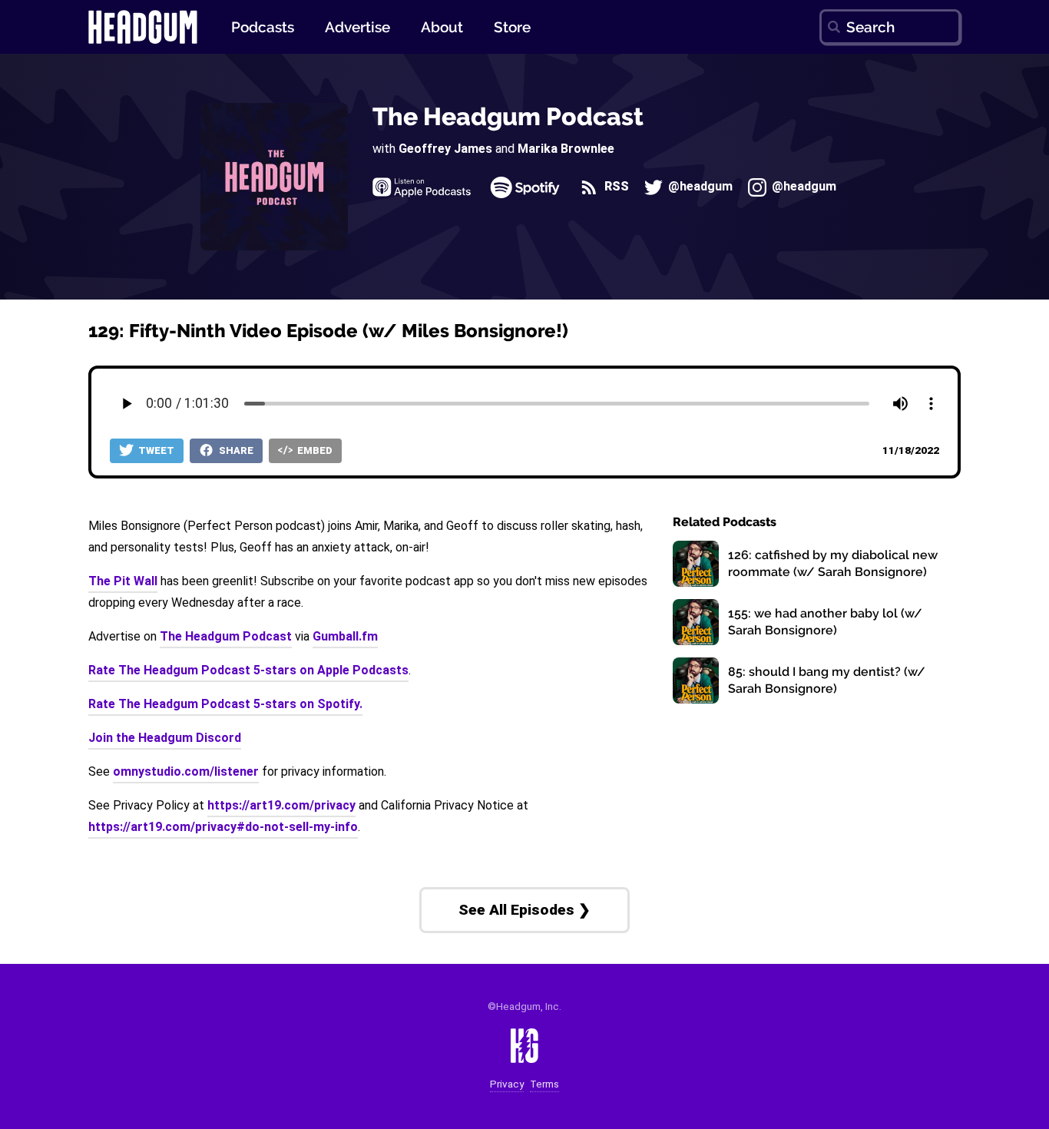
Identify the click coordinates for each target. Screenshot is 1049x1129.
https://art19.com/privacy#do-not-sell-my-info (223, 826)
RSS (614, 187)
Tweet (155, 450)
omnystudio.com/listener (186, 771)
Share (235, 450)
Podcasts (262, 26)
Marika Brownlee (566, 148)
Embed (314, 450)
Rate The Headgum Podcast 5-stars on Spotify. (225, 704)
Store (512, 26)
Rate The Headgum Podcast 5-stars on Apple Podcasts (248, 670)
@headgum (699, 187)
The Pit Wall (122, 581)
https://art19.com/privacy (281, 805)
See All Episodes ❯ (524, 910)
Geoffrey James (445, 148)
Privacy (507, 1084)
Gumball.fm (345, 636)
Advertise (357, 26)
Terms (544, 1084)
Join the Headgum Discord (164, 737)
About (442, 26)
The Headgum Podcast (508, 116)
